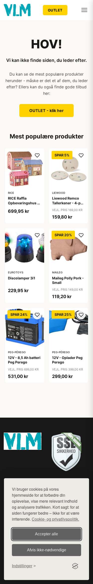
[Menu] (84, 10)
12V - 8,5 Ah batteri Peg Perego (24, 359)
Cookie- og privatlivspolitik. (55, 519)
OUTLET (55, 10)
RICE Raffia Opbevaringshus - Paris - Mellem (23, 202)
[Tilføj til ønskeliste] (37, 155)
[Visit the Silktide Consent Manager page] (75, 566)
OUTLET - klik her (46, 110)
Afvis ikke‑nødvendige (46, 550)
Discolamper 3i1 (21, 278)
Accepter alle (46, 534)
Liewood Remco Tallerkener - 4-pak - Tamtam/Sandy (68, 202)
